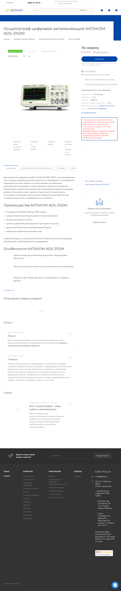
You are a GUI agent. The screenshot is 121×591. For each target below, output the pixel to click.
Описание (10, 168)
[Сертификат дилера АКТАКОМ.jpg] (99, 163)
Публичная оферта (56, 488)
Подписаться (103, 456)
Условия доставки (56, 497)
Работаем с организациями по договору (100, 79)
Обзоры (77, 476)
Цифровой (102, 108)
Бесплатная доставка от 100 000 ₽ (97, 74)
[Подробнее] (70, 334)
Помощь (78, 471)
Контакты (27, 508)
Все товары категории (94, 181)
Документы (27, 518)
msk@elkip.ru (101, 476)
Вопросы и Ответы (30, 488)
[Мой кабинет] (116, 3)
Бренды (52, 476)
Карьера (26, 505)
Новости (26, 498)
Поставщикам (28, 479)
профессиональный (106, 106)
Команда (26, 502)
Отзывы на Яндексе (31, 495)
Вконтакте (94, 563)
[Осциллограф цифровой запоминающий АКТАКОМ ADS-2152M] (45, 96)
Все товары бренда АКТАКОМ (97, 184)
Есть (94, 97)
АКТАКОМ (13, 56)
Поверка (12, 359)
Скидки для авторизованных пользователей (101, 84)
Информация (55, 471)
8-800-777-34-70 (34, 3)
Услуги (7, 476)
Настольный (92, 108)
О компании (28, 476)
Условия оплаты (55, 494)
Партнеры (27, 512)
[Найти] (91, 10)
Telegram (106, 563)
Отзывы (61, 168)
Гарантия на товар (56, 491)
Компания (28, 471)
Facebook (100, 563)
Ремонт (12, 336)
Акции (6, 471)
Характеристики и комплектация (36, 168)
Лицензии (27, 515)
